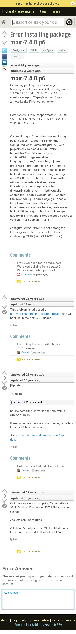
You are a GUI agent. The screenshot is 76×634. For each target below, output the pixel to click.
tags (43, 11)
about (4, 620)
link (15, 325)
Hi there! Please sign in (18, 11)
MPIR (34, 50)
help (23, 620)
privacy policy (39, 620)
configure (48, 50)
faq (14, 620)
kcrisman (26, 274)
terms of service (64, 620)
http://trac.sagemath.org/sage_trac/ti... (35, 313)
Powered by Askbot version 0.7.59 (38, 624)
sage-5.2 (17, 56)
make (62, 50)
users (56, 11)
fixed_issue (18, 50)
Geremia (25, 352)
